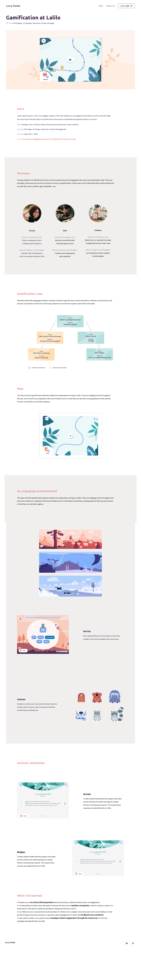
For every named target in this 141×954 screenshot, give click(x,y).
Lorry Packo (13, 5)
